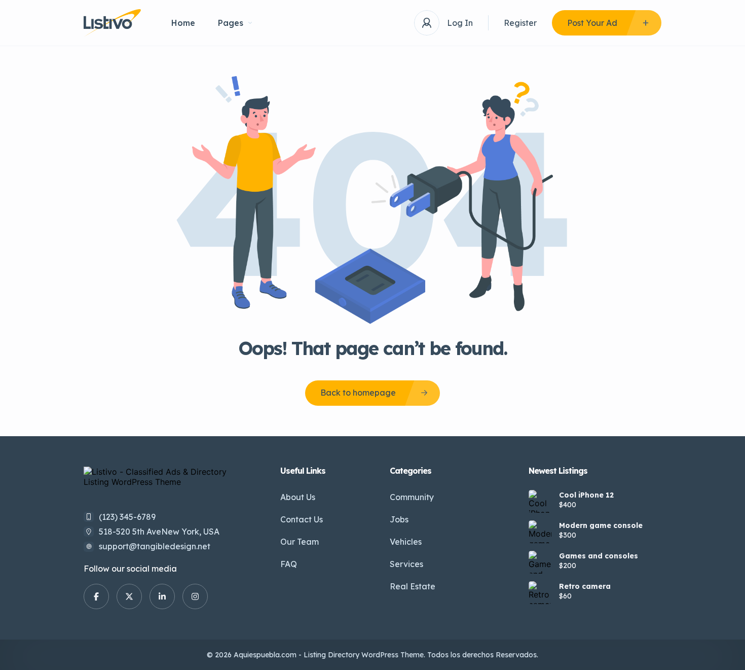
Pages (230, 23)
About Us (297, 497)
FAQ (288, 564)
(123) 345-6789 (127, 517)
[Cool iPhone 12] (540, 501)
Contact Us (301, 519)
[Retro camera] (540, 592)
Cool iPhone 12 (586, 495)
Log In (460, 23)
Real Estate (412, 586)
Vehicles (406, 542)
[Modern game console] (540, 531)
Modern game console (601, 525)
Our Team (299, 542)
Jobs (399, 519)
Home (183, 23)
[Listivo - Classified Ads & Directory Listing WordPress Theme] (112, 23)
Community (412, 497)
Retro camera (585, 586)
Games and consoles (598, 555)
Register (520, 23)
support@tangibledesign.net (154, 546)
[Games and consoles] (540, 562)
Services (406, 564)
